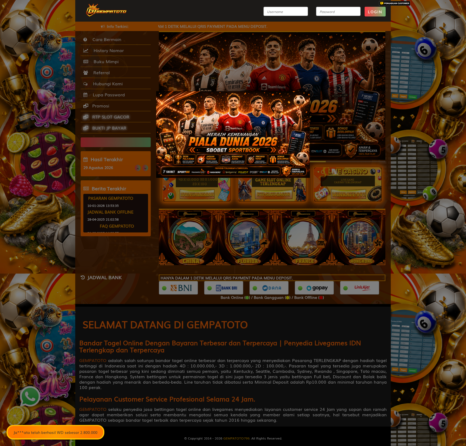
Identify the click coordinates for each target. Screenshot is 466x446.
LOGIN (375, 11)
